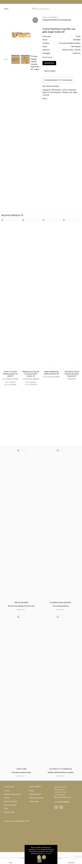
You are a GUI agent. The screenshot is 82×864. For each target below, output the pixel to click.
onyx (70, 92)
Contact (7, 790)
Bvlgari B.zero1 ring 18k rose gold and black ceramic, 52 (30, 374)
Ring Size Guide (9, 812)
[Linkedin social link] (55, 98)
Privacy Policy (34, 801)
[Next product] (48, 24)
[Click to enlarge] (5, 50)
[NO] (40, 860)
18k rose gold (56, 90)
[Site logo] (41, 9)
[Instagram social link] (42, 1)
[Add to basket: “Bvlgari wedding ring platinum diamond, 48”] (49, 367)
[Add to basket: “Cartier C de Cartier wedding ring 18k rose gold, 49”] (8, 367)
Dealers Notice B (35, 794)
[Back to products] (46, 24)
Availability (53, 17)
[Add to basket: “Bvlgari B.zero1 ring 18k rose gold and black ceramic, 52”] (29, 367)
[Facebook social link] (39, 1)
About (31, 790)
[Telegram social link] (58, 98)
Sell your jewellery (10, 805)
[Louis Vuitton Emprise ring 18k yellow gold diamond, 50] (71, 294)
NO (44, 857)
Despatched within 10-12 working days (56, 20)
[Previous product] (43, 24)
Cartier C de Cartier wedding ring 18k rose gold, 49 (10, 374)
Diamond (65, 92)
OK (39, 857)
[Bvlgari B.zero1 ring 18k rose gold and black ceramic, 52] (31, 294)
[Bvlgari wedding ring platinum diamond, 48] (51, 294)
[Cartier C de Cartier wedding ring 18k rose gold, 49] (10, 294)
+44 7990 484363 (63, 802)
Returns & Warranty (11, 801)
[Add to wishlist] (12, 367)
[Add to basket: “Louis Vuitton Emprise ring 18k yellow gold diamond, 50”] (70, 367)
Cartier (64, 90)
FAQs (6, 808)
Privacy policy (47, 853)
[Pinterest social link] (53, 98)
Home (44, 17)
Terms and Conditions (36, 798)
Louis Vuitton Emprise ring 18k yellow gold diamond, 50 (71, 374)
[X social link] (51, 98)
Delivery (7, 798)
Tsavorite (45, 95)
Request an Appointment (12, 794)
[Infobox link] (21, 530)
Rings (75, 92)
